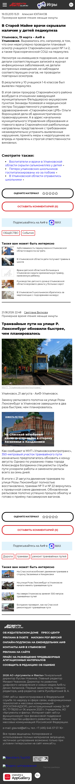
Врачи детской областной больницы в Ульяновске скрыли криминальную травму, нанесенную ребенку (40, 273)
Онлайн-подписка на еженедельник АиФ (34, 642)
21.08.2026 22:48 (11, 312)
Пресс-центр (50, 632)
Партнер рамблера (51, 767)
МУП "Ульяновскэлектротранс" (22, 387)
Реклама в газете (15, 637)
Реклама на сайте (16, 652)
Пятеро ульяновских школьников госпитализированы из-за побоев (31, 170)
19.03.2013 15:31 (10, 14)
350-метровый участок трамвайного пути (32, 454)
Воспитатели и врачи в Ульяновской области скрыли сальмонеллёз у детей (33, 163)
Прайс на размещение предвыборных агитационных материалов (31, 658)
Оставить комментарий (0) (37, 206)
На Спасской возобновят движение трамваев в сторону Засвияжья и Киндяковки (42, 573)
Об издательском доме (20, 632)
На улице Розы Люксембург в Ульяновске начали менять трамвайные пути (39, 584)
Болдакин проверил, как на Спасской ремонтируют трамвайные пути (37, 606)
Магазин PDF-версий (46, 637)
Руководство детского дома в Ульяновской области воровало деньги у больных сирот (40, 282)
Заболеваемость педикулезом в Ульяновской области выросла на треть (42, 249)
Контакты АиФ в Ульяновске (24, 647)
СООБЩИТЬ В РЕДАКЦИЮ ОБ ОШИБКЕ (29, 664)
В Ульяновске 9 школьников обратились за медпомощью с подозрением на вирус (40, 293)
